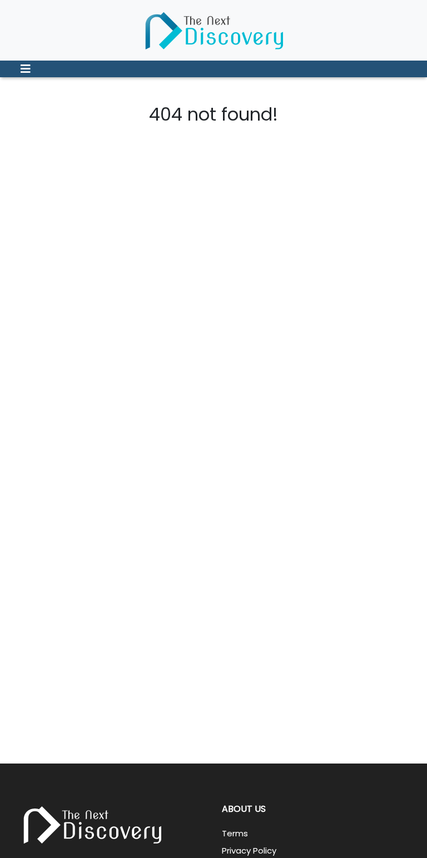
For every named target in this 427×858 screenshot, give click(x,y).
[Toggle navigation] (25, 69)
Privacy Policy (249, 850)
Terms (235, 833)
